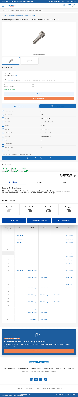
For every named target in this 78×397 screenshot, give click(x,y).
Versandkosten (24, 394)
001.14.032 (20, 253)
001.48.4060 (44, 312)
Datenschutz (30, 388)
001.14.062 (20, 270)
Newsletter (54, 371)
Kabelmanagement (36, 368)
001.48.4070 (44, 319)
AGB (38, 388)
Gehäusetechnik (48, 368)
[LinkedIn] (31, 379)
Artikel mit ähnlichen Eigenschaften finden (40, 158)
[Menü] (3, 5)
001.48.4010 (44, 277)
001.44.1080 (69, 277)
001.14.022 (20, 246)
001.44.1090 (69, 284)
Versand (15, 75)
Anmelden (11, 80)
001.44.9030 (56, 295)
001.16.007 (20, 239)
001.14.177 (69, 274)
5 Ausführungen (68, 260)
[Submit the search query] (2, 11)
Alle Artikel (71, 368)
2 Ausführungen (68, 235)
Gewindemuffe (60, 368)
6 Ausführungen (68, 239)
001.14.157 (69, 263)
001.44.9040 (56, 302)
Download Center (35, 371)
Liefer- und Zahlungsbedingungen (52, 388)
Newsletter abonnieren (39, 350)
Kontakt (47, 371)
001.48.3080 (32, 319)
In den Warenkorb (40, 98)
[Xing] (40, 379)
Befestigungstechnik (9, 368)
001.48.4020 (44, 288)
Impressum (20, 388)
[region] (39, 43)
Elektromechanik (23, 368)
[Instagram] (45, 379)
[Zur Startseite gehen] (12, 6)
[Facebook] (36, 379)
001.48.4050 (44, 309)
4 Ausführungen (68, 242)
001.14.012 (20, 242)
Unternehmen (25, 371)
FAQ (42, 371)
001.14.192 (69, 288)
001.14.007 (20, 235)
